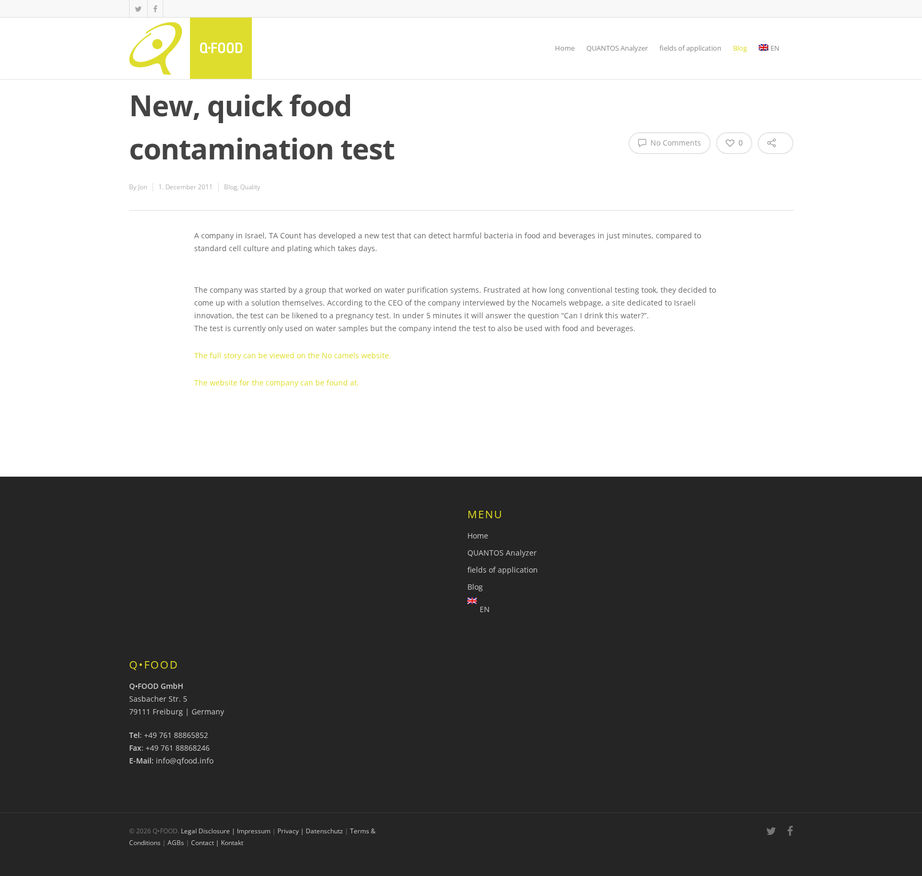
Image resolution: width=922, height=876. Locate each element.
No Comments (674, 143)
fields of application (690, 48)
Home (565, 48)
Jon (142, 186)
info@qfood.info (184, 761)
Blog (740, 48)
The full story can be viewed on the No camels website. (292, 355)
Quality (250, 186)
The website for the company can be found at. (276, 382)
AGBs (176, 842)
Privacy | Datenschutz (310, 830)
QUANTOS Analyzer (617, 48)
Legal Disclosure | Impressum (226, 830)
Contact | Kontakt (217, 842)
